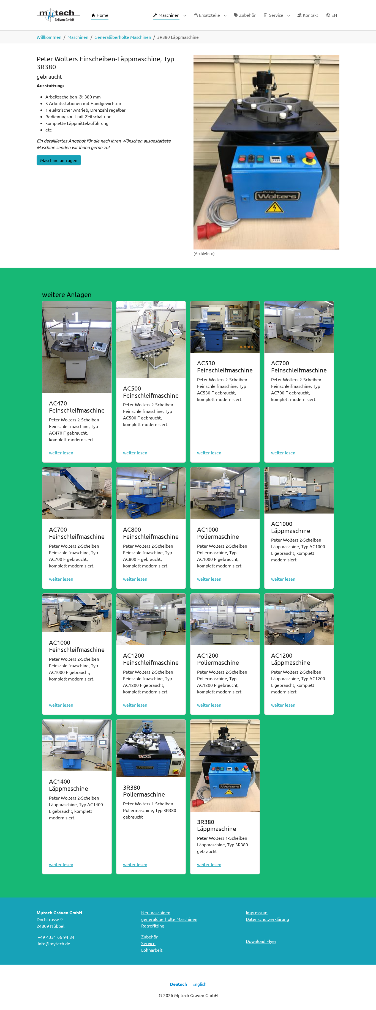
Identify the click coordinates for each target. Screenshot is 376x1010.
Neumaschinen (155, 912)
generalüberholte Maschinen (169, 919)
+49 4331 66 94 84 (56, 937)
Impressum (257, 912)
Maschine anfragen (58, 160)
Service (148, 943)
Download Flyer (261, 941)
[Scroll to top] (363, 997)
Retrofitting (152, 925)
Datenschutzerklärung (267, 919)
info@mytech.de (54, 943)
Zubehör (149, 936)
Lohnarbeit (151, 950)
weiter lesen (61, 452)
